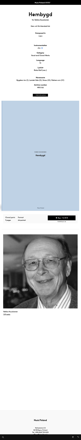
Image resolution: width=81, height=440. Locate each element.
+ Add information (40, 95)
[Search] (3, 437)
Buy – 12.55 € (63, 218)
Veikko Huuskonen (41, 20)
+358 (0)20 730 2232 (42, 432)
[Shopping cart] (73, 437)
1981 (40, 36)
